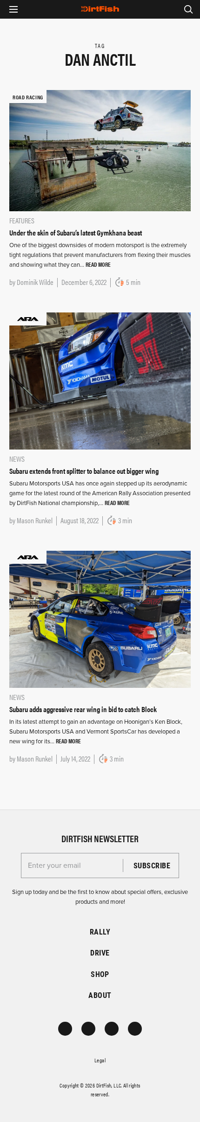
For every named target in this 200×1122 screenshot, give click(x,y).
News (17, 458)
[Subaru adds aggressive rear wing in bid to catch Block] (100, 618)
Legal (100, 1060)
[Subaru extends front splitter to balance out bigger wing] (100, 380)
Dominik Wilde (35, 282)
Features (21, 220)
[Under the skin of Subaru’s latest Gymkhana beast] (100, 149)
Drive (99, 952)
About (99, 995)
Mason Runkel (35, 520)
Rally (100, 931)
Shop (100, 974)
